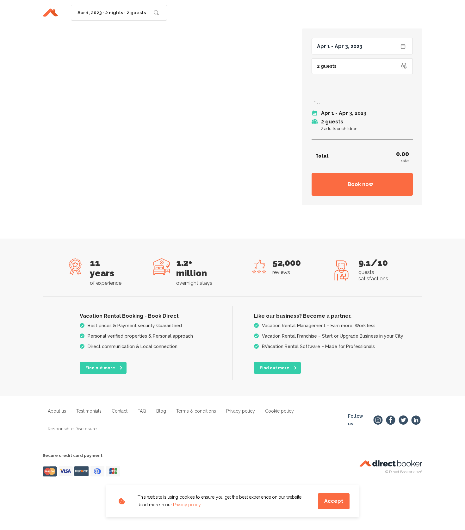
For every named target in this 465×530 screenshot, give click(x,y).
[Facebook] (390, 420)
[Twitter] (403, 420)
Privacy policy (186, 504)
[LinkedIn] (416, 420)
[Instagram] (378, 420)
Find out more (100, 367)
